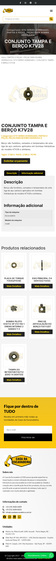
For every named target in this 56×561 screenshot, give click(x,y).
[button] (51, 10)
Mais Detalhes (14, 286)
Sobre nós (8, 472)
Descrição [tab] (12, 173)
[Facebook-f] (20, 2)
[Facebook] (5, 517)
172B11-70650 (14, 154)
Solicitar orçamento (16, 160)
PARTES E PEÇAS (16, 32)
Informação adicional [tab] (32, 173)
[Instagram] (25, 2)
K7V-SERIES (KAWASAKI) (35, 30)
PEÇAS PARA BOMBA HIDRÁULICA (25, 138)
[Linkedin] (30, 2)
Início (3, 57)
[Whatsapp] (35, 2)
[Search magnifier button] (51, 19)
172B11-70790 (29, 154)
